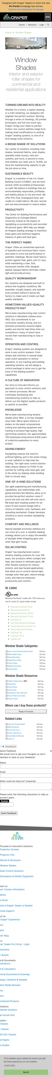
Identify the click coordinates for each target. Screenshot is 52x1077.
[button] (7, 43)
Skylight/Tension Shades (14, 660)
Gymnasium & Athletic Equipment (16, 876)
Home (8, 32)
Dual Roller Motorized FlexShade (23, 623)
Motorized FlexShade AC (20, 610)
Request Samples (13, 699)
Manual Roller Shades (14, 657)
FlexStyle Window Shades (17, 681)
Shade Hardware (12, 687)
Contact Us (11, 739)
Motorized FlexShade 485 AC (22, 613)
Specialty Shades (12, 669)
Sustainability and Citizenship (16, 736)
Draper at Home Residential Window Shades (20, 651)
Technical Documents (14, 730)
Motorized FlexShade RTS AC (22, 616)
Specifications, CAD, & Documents (17, 693)
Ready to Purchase (26, 711)
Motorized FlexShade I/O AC (21, 607)
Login (42, 25)
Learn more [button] (9, 1065)
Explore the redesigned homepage (26, 9)
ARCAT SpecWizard (13, 727)
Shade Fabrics (12, 684)
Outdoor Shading (12, 663)
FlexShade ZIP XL (17, 636)
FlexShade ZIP (16, 632)
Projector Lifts (7, 854)
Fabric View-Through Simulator (16, 724)
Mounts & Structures (10, 860)
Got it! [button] (26, 1072)
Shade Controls (12, 690)
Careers (22, 25)
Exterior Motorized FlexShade (22, 629)
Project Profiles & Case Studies (16, 696)
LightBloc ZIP (16, 639)
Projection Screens (9, 849)
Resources (32, 25)
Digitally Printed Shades (14, 666)
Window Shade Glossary (14, 733)
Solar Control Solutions (11, 871)
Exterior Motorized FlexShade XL (23, 626)
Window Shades (23, 32)
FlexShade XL (16, 619)
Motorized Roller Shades (14, 654)
